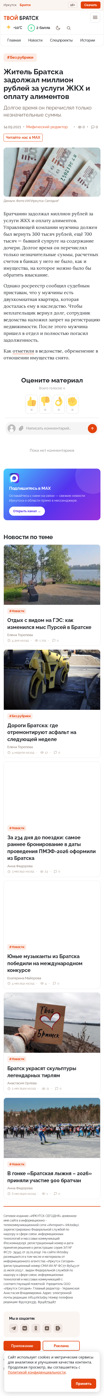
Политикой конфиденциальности (37, 1372)
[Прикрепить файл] (21, 428)
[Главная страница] (21, 17)
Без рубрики (21, 57)
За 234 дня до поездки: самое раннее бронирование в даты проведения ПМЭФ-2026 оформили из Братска (51, 847)
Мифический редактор (47, 127)
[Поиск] (68, 27)
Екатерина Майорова (24, 978)
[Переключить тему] (58, 27)
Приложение (22, 1346)
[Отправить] (92, 428)
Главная (14, 40)
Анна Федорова (20, 866)
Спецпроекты (61, 40)
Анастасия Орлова (22, 1083)
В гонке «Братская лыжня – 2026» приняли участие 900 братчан (49, 1176)
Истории (87, 40)
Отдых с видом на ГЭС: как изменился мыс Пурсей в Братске (49, 623)
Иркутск (10, 5)
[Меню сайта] (95, 17)
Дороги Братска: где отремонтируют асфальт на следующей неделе (41, 732)
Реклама (61, 1346)
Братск (25, 5)
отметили (23, 351)
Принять (84, 1383)
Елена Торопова (20, 635)
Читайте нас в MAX (23, 137)
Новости (35, 40)
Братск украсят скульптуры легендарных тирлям (41, 1071)
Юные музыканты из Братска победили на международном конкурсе (45, 963)
